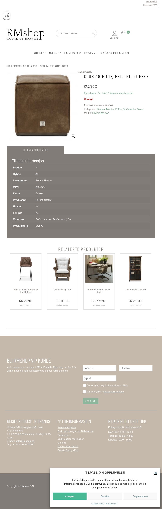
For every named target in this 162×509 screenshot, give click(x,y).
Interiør (37, 53)
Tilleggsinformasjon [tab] (35, 150)
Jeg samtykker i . (106, 391)
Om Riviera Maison (68, 446)
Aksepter (69, 496)
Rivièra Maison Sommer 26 (115, 53)
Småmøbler (129, 109)
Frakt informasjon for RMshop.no (76, 431)
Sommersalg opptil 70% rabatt (81, 53)
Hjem (9, 65)
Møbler (53, 53)
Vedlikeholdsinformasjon (71, 438)
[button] (155, 472)
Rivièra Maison (100, 113)
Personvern (111, 503)
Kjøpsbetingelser (67, 427)
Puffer (118, 109)
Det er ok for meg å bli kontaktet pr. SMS (107, 385)
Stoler (26, 65)
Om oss (62, 442)
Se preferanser (140, 496)
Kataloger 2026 (150, 4)
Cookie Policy (98, 503)
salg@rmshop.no (25, 440)
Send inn (90, 401)
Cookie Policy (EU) (68, 450)
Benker (34, 65)
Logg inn (114, 37)
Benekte (105, 496)
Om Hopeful (151, 1)
